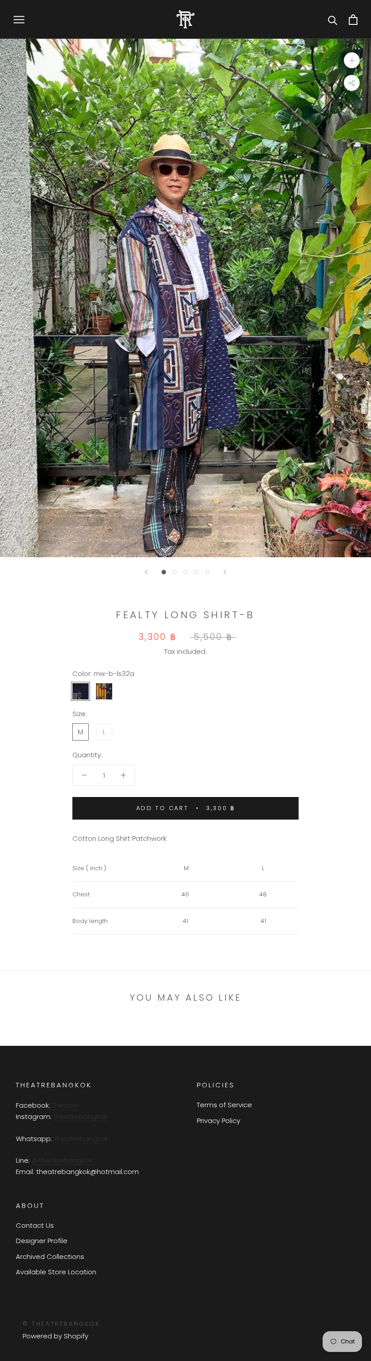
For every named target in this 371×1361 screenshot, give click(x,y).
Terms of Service (224, 1104)
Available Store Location (56, 1272)
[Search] (333, 19)
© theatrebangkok (61, 1323)
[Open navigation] (19, 19)
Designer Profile (41, 1240)
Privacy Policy (218, 1120)
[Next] (225, 572)
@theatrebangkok (62, 1160)
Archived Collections (50, 1256)
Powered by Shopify (55, 1336)
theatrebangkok (80, 1116)
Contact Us (35, 1225)
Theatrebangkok (81, 1138)
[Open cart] (353, 19)
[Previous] (146, 572)
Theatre (65, 1105)
